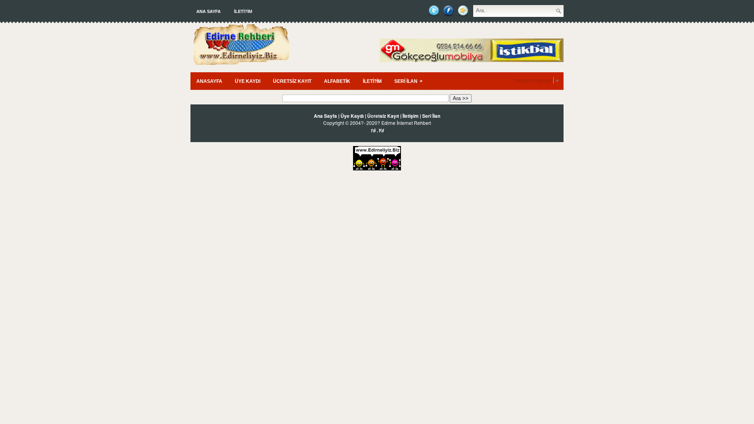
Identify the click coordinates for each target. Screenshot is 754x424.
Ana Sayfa (208, 11)
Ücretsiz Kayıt (383, 115)
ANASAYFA (209, 81)
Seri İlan (431, 115)
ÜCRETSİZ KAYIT (292, 81)
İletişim (411, 115)
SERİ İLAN (408, 81)
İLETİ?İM (243, 11)
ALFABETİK (337, 81)
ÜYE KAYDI (247, 81)
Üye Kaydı (352, 115)
